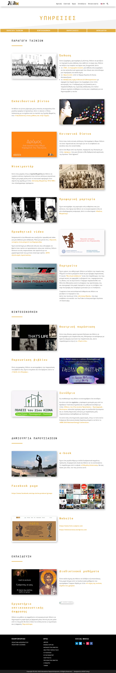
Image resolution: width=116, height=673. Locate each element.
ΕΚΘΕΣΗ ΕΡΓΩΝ (48, 645)
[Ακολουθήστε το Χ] (84, 643)
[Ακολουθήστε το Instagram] (87, 643)
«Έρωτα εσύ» (68, 75)
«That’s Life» (82, 341)
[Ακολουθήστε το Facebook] (91, 643)
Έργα (74, 4)
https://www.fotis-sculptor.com (71, 526)
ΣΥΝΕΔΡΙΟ (47, 663)
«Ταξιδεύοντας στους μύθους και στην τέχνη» (32, 116)
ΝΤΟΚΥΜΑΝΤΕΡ (49, 655)
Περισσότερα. (27, 624)
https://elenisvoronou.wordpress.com (73, 530)
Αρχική (59, 4)
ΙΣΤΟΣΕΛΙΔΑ (47, 652)
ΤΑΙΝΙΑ (46, 665)
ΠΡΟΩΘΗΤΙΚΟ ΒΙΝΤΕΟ (51, 660)
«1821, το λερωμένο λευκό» (73, 68)
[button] (107, 3)
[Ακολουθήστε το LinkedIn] (76, 643)
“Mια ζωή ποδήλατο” (74, 276)
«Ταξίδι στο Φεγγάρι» (20, 372)
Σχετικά (67, 4)
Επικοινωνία (93, 4)
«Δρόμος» (67, 152)
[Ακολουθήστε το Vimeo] (80, 643)
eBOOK (46, 642)
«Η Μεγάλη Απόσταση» (89, 465)
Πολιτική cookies (18, 645)
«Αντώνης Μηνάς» (84, 296)
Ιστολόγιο (82, 4)
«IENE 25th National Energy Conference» (74, 422)
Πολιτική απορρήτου (20, 642)
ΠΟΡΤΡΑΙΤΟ (47, 658)
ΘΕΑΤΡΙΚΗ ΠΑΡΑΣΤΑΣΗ (51, 650)
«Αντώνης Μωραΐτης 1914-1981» (43, 181)
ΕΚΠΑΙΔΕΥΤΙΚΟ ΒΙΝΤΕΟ (51, 647)
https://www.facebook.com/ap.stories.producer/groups (32, 493)
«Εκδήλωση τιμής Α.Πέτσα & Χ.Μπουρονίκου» (80, 80)
